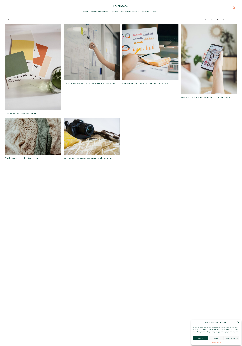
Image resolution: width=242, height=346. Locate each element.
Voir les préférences (232, 338)
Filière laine (145, 11)
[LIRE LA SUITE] (9, 105)
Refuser (216, 338)
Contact (154, 11)
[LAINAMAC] (121, 6)
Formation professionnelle (99, 11)
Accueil (85, 11)
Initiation (115, 11)
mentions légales (216, 342)
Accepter (200, 338)
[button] (238, 322)
